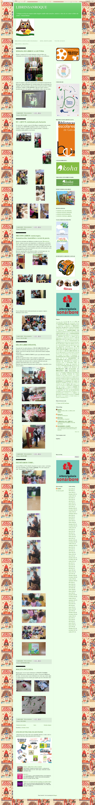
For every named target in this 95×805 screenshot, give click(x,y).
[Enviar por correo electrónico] (34, 113)
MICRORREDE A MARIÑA (64, 426)
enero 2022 (71, 556)
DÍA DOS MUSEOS (64, 353)
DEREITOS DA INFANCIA (69, 337)
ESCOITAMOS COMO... (25, 462)
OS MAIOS (75, 385)
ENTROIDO (75, 361)
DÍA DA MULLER (74, 342)
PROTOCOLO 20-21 (68, 388)
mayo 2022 (71, 549)
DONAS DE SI (60, 358)
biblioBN (60, 409)
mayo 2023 (71, 531)
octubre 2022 (71, 543)
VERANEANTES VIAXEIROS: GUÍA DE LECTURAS (66, 423)
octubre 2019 (71, 598)
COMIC (67, 333)
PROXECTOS (76, 388)
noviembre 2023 (72, 526)
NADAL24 (63, 385)
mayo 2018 (71, 619)
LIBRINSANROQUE (31, 7)
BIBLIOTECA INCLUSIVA (74, 328)
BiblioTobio (60, 418)
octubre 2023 (71, 527)
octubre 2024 (71, 511)
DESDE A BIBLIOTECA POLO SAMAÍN (32, 767)
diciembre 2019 (72, 594)
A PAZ (75, 321)
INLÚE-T (57, 372)
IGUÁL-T (66, 367)
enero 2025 (71, 506)
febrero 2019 (71, 609)
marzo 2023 (71, 534)
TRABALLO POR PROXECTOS (61, 397)
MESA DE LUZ (75, 379)
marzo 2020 (71, 589)
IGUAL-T (59, 367)
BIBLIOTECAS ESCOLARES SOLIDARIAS (26, 41)
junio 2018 (71, 617)
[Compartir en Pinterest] (40, 113)
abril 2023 (71, 533)
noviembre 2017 (72, 630)
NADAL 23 (75, 384)
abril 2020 (71, 587)
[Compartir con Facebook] (39, 113)
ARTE (78, 324)
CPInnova (73, 336)
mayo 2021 (71, 566)
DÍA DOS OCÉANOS (74, 353)
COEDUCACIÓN (59, 333)
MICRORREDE (59, 381)
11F (61, 321)
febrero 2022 (71, 554)
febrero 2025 (71, 504)
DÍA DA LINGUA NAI (66, 342)
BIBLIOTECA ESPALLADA (63, 328)
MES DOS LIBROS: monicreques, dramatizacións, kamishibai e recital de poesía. (33, 236)
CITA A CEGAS (74, 332)
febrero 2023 (71, 536)
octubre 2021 (71, 561)
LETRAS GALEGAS (67, 374)
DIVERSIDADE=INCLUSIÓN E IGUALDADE (66, 356)
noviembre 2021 (72, 559)
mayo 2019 (71, 603)
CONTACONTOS (74, 333)
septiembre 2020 (72, 580)
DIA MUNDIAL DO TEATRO (62, 355)
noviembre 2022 (72, 542)
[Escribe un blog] (36, 113)
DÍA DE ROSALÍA (69, 348)
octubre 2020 (71, 579)
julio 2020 (71, 582)
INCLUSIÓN (23, 229)
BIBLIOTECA (68, 326)
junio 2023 (71, 529)
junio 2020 (71, 584)
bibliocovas (60, 414)
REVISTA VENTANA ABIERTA (64, 216)
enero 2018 (71, 626)
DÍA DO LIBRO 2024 (74, 349)
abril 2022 (71, 550)
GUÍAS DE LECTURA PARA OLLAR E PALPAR (29, 732)
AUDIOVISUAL (60, 326)
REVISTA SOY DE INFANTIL (64, 214)
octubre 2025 (71, 496)
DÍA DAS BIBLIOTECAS (71, 345)
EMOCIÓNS (69, 359)
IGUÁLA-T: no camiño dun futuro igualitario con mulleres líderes (37, 781)
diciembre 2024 (72, 508)
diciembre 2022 (72, 540)
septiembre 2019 (72, 600)
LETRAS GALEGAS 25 (66, 376)
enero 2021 (71, 573)
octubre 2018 (71, 616)
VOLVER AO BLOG (59, 41)
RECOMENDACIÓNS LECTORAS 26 (63, 393)
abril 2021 (71, 568)
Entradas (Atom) (25, 727)
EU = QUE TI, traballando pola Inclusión (31, 122)
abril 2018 (71, 621)
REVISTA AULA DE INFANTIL (64, 210)
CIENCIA (64, 332)
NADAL (68, 384)
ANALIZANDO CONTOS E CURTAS (66, 324)
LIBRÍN (59, 488)
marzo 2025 (71, 503)
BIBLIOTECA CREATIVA (21, 44)
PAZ (57, 387)
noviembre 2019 (72, 596)
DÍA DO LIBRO (24, 115)
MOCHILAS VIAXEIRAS (61, 382)
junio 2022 (71, 547)
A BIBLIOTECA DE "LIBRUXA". (65, 421)
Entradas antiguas (47, 725)
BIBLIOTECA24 (61, 330)
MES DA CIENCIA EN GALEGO (69, 378)
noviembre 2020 (72, 577)
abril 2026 (71, 490)
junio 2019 (71, 602)
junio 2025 (71, 497)
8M (70, 321)
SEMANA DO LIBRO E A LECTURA (30, 51)
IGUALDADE (72, 369)
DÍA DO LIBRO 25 (59, 351)
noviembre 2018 (72, 614)
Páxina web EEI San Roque (63, 403)
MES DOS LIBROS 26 (66, 379)
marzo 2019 (71, 607)
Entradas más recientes (21, 725)
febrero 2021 (71, 572)
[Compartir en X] (37, 113)
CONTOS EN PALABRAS (63, 335)
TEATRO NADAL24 (74, 395)
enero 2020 (71, 593)
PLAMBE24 (63, 387)
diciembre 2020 (72, 575)
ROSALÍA (65, 394)
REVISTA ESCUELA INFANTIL (64, 212)
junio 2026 (71, 489)
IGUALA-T (74, 367)
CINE (69, 331)
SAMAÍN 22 (60, 395)
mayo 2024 (71, 517)
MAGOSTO (58, 378)
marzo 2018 (71, 623)
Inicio (35, 725)
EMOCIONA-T (60, 359)
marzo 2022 (71, 552)
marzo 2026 (71, 492)
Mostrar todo (77, 431)
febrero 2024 (71, 522)
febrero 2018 (71, 625)
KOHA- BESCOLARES (46, 41)
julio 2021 (71, 563)
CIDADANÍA (58, 332)
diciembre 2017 (72, 628)
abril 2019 (71, 605)
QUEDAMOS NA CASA (63, 390)
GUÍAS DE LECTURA (67, 365)
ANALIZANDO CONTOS (74, 323)
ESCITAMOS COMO (60, 362)
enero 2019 (71, 610)
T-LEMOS (66, 395)
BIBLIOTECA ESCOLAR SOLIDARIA (71, 327)
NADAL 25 (58, 385)
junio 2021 (71, 564)
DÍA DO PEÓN (71, 352)
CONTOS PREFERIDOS (75, 335)
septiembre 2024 (72, 513)
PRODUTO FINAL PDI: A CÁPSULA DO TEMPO (66, 411)
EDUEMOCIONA (72, 358)
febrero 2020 (71, 591)
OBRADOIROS (69, 385)
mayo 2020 (71, 586)
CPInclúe (67, 336)
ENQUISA (75, 359)
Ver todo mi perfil (60, 490)
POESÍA (69, 387)
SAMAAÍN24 (71, 394)
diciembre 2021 (72, 557)
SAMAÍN (77, 394)
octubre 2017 (71, 632)
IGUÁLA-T (60, 369)
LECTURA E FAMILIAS (66, 372)
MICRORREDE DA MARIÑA (71, 381)
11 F (57, 321)
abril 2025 (71, 501)
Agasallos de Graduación (63, 415)
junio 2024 (71, 515)
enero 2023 (71, 538)
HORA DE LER (76, 365)
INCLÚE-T (25, 774)
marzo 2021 (71, 570)
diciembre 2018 (72, 612)
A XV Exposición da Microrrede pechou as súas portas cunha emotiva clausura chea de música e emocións (67, 429)
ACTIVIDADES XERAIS (61, 323)
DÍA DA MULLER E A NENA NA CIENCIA (65, 343)
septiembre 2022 (72, 545)
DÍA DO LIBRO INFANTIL (26, 345)
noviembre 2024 (72, 510)
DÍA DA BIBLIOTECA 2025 (69, 339)
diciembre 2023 (72, 524)
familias (67, 364)
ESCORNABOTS (59, 364)
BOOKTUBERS (72, 330)
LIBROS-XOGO (75, 376)
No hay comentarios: (28, 113)
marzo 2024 (71, 520)
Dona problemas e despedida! (63, 419)
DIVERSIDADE (74, 355)
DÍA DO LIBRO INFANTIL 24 (61, 352)
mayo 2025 (71, 499)
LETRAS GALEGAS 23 (69, 375)
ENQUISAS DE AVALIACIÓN (63, 361)
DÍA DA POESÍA (62, 345)
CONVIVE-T (60, 336)
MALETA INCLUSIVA (24, 669)
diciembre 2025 (72, 494)
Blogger (55, 795)
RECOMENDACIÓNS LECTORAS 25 (70, 391)
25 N (65, 321)
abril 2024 (71, 519)
